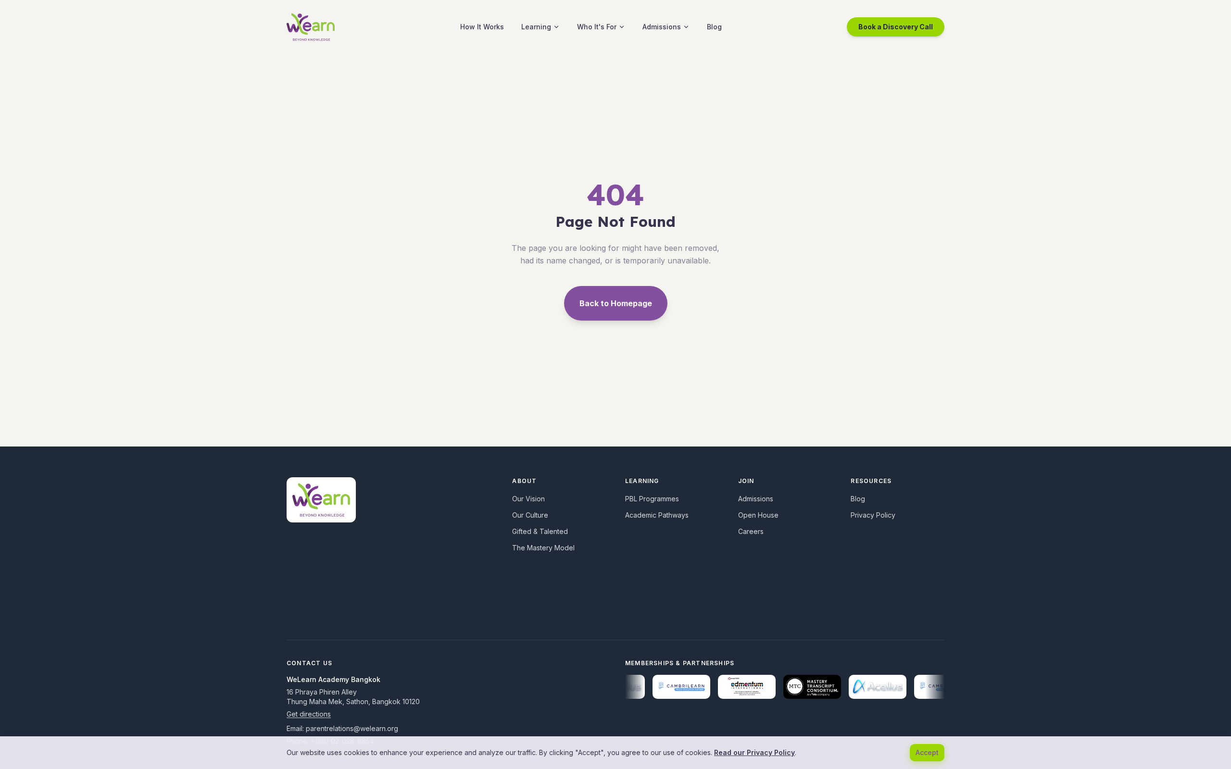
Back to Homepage (615, 303)
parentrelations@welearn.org (352, 728)
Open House (758, 515)
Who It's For (596, 27)
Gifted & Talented (540, 531)
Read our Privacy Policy (754, 752)
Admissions (661, 27)
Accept (927, 752)
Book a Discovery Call (895, 27)
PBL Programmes (652, 499)
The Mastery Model (543, 548)
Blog (714, 27)
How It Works (482, 27)
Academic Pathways (657, 515)
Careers (751, 531)
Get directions (309, 714)
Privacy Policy (873, 515)
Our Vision (528, 499)
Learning (536, 27)
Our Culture (530, 515)
